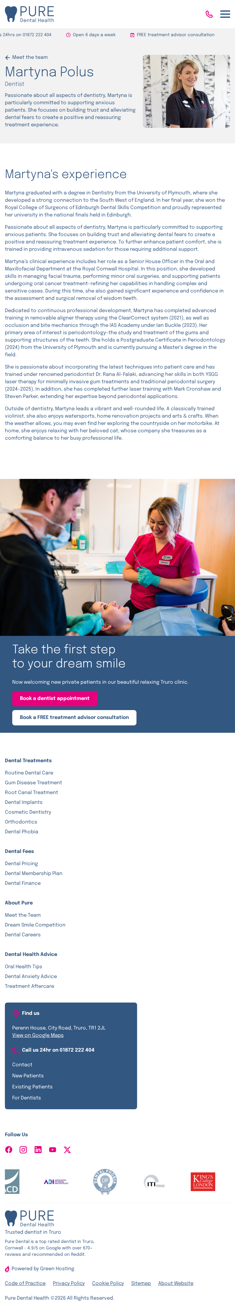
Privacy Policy (69, 1283)
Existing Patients (32, 1087)
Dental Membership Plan (33, 873)
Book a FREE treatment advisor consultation (74, 717)
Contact (22, 1065)
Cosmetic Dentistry (28, 812)
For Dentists (26, 1098)
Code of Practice (25, 1283)
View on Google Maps (38, 1035)
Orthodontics (21, 822)
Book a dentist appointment (55, 698)
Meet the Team (23, 915)
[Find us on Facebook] (8, 1149)
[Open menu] (225, 14)
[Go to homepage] (29, 14)
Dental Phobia (21, 832)
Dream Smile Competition (35, 925)
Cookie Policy (108, 1283)
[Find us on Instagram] (23, 1149)
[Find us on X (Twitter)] (67, 1149)
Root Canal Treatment (31, 792)
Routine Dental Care (29, 773)
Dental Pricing (21, 863)
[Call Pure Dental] (209, 14)
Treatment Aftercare (29, 986)
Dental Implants (24, 802)
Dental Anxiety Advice (31, 976)
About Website (175, 1283)
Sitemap (141, 1283)
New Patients (28, 1076)
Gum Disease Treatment (33, 782)
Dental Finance (23, 883)
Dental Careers (23, 935)
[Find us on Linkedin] (38, 1149)
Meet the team (30, 57)
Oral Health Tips (23, 966)
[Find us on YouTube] (52, 1149)
